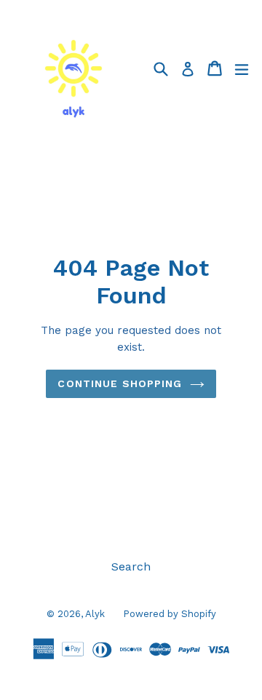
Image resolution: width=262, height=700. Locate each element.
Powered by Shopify (169, 613)
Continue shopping (119, 383)
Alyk (95, 613)
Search (131, 566)
